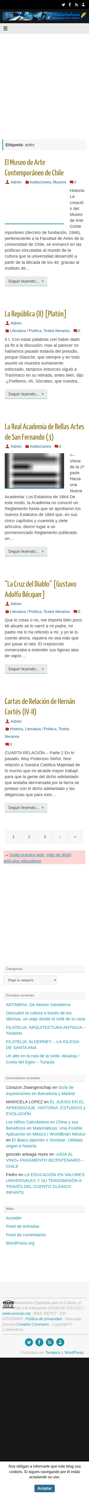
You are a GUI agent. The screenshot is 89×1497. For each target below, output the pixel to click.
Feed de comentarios (26, 1234)
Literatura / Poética (26, 331)
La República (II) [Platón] (36, 314)
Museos (59, 182)
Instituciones (40, 182)
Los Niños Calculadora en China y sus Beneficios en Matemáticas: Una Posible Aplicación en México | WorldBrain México (45, 1128)
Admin (16, 182)
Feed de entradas (22, 1226)
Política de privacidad (43, 1319)
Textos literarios (56, 331)
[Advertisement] (44, 84)
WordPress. (74, 1352)
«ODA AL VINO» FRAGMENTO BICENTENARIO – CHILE (45, 1160)
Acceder (14, 1218)
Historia (16, 729)
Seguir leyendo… (24, 281)
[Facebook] (70, 4)
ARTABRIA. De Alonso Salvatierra (38, 1004)
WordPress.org (20, 1243)
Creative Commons (32, 1324)
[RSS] (76, 4)
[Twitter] (63, 4)
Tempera (52, 1352)
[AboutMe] (83, 4)
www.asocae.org (16, 1313)
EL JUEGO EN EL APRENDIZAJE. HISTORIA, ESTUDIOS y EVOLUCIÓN (45, 1108)
